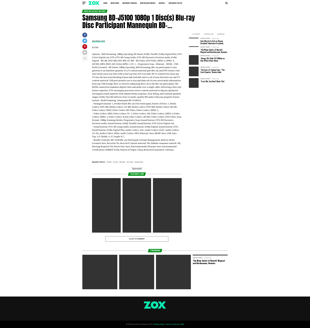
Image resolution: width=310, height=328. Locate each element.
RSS (182, 324)
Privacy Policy (159, 324)
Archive (162, 3)
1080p (109, 162)
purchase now (98, 40)
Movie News (115, 3)
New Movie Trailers (129, 3)
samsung (139, 162)
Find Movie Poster (175, 3)
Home (105, 3)
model (122, 162)
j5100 (116, 162)
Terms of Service (172, 324)
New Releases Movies (147, 3)
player (130, 162)
